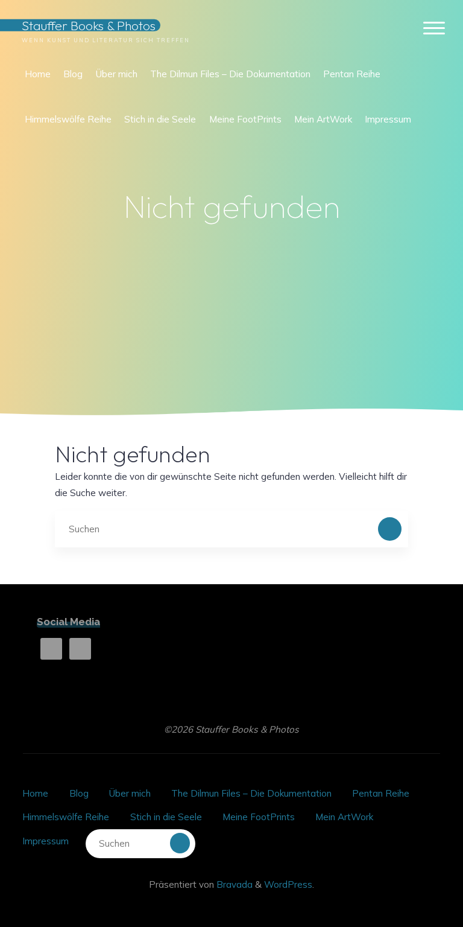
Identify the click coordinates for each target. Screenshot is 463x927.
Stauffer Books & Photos (89, 25)
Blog (79, 793)
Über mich (130, 793)
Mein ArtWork (344, 817)
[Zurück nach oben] (416, 880)
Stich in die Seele (166, 817)
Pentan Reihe (380, 793)
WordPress (288, 884)
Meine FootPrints (258, 817)
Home (35, 793)
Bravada (233, 884)
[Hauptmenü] (434, 29)
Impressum (45, 841)
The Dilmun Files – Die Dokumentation (251, 793)
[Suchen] (390, 529)
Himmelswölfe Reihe (65, 817)
